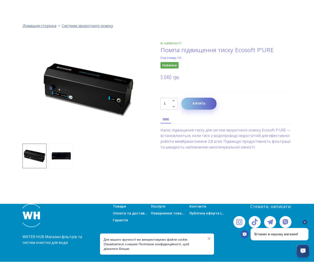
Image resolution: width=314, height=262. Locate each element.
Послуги (158, 206)
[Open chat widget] (303, 251)
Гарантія (120, 220)
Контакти (197, 206)
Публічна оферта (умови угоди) (206, 213)
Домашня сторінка (39, 25)
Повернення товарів (168, 213)
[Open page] (54, 215)
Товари (119, 206)
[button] (173, 100)
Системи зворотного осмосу (87, 25)
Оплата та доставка (130, 213)
